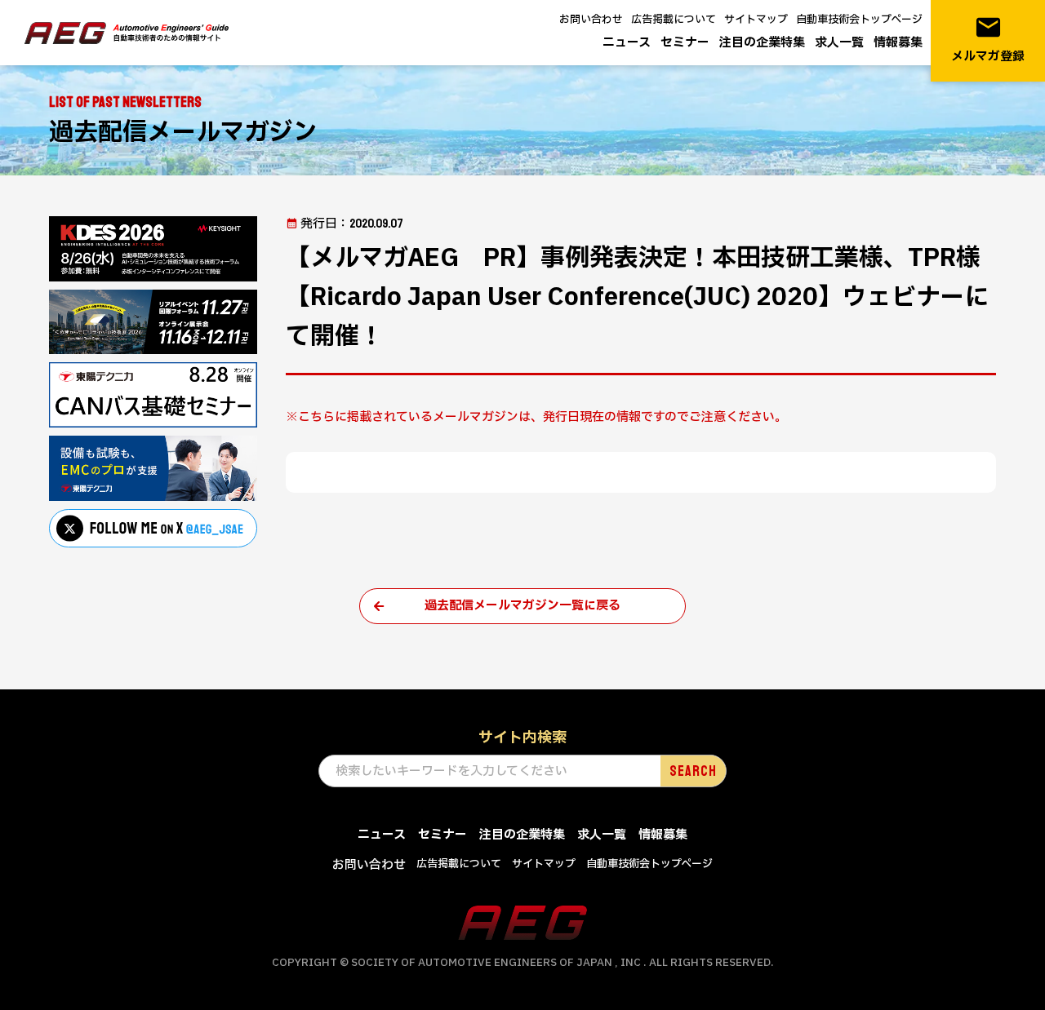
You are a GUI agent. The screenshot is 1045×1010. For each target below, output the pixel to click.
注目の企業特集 (762, 42)
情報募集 (898, 42)
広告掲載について (673, 19)
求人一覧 (839, 42)
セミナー (684, 42)
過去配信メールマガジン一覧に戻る (522, 605)
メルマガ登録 (988, 39)
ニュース (627, 42)
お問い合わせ (591, 19)
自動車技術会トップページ (859, 19)
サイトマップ (756, 19)
